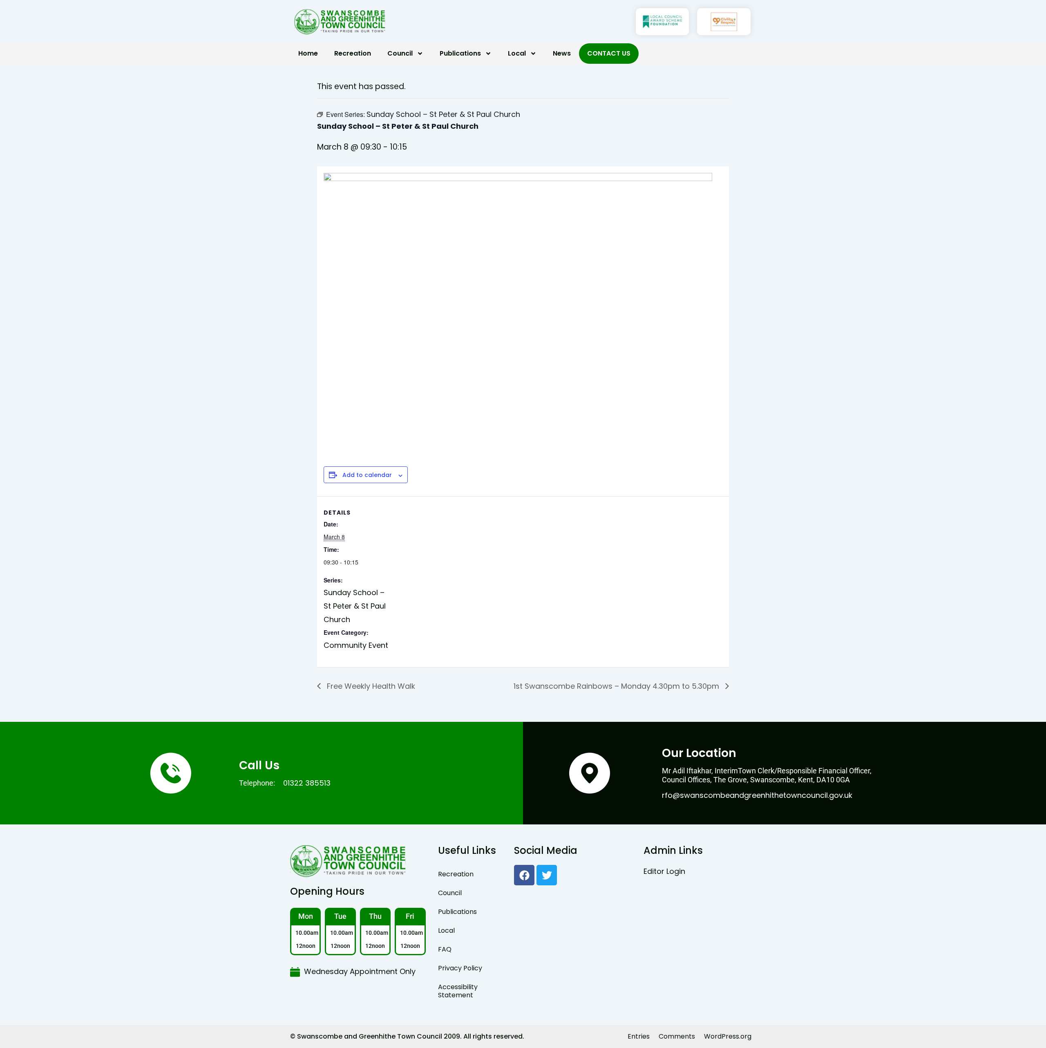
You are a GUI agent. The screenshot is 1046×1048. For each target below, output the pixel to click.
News (562, 53)
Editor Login (664, 871)
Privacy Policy (460, 968)
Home (308, 53)
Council (400, 53)
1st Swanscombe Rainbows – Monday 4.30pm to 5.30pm (617, 686)
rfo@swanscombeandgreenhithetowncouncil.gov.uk (757, 795)
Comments (677, 1036)
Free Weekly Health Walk (370, 686)
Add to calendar (367, 475)
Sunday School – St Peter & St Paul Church (355, 605)
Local (517, 53)
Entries (639, 1036)
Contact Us (608, 53)
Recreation (352, 53)
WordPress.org (727, 1036)
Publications (460, 53)
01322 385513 (307, 783)
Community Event (356, 645)
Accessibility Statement (458, 991)
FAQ (444, 949)
